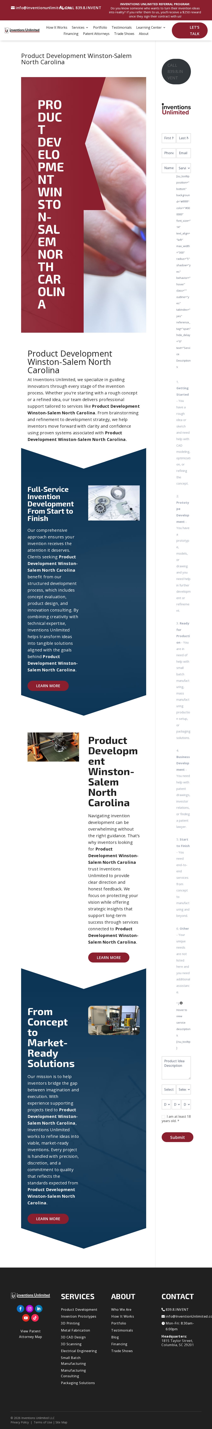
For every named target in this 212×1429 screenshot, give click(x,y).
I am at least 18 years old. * (176, 1118)
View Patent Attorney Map (30, 1334)
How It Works (56, 28)
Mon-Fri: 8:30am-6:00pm (180, 1326)
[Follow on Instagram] (29, 1308)
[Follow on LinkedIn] (38, 1308)
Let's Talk (194, 30)
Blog (115, 1337)
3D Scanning (71, 1344)
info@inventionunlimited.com (44, 7)
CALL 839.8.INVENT (83, 7)
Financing (71, 34)
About (143, 34)
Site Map (61, 1422)
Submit (177, 1137)
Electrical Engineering (79, 1351)
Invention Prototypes (78, 1316)
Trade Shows (124, 34)
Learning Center (149, 28)
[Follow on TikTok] (35, 1318)
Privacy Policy (20, 1422)
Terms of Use (43, 1422)
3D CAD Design (73, 1337)
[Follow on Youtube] (26, 1318)
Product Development (79, 1309)
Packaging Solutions (78, 1383)
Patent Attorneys (96, 34)
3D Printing (70, 1323)
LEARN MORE (48, 685)
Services (78, 28)
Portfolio (100, 28)
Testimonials (122, 28)
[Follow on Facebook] (20, 1308)
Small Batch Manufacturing (73, 1360)
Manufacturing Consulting (73, 1373)
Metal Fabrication (75, 1330)
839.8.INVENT (177, 1309)
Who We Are (121, 1309)
